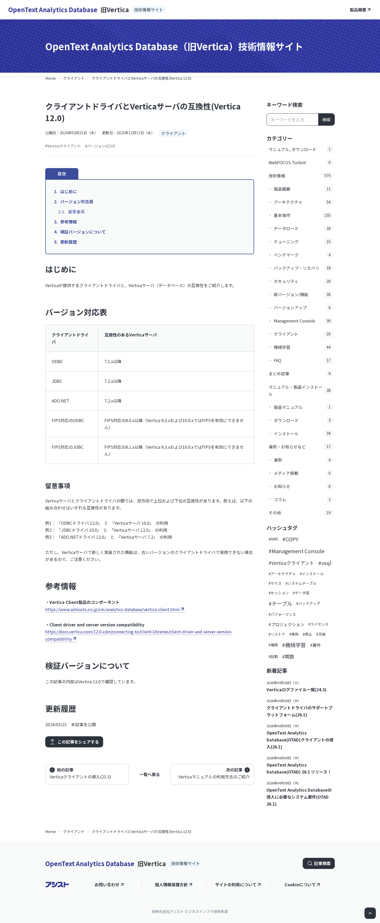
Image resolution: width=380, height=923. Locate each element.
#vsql (324, 563)
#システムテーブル (301, 583)
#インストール (312, 573)
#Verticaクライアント (63, 145)
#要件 (315, 645)
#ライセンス (318, 624)
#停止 (307, 634)
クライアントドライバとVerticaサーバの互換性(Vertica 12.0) (141, 78)
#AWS (273, 539)
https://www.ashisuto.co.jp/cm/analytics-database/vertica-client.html (112, 609)
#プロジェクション (286, 624)
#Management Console (296, 551)
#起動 (273, 656)
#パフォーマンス (282, 614)
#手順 (320, 634)
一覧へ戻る (149, 774)
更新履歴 (68, 242)
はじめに (68, 191)
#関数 (288, 656)
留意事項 (76, 211)
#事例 (294, 634)
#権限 (273, 644)
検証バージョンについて (83, 232)
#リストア (277, 634)
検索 (326, 119)
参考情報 (68, 222)
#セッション (279, 592)
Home (50, 78)
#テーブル (280, 603)
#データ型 (301, 592)
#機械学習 (294, 645)
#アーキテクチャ (282, 573)
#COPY (290, 539)
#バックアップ (308, 603)
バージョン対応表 (76, 201)
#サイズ (275, 583)
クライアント (74, 78)
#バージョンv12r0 (100, 145)
